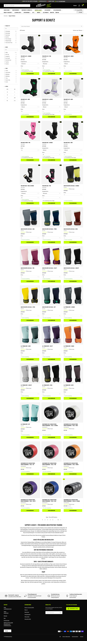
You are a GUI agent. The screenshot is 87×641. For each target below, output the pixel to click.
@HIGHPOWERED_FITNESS (74, 608)
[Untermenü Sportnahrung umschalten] (30, 12)
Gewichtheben (6, 10)
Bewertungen (27, 612)
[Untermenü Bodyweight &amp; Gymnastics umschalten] (33, 10)
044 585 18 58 (6, 613)
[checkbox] (10, 31)
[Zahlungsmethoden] (63, 632)
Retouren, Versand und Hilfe (29, 607)
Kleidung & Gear (18, 12)
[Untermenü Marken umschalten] (41, 12)
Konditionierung (15, 10)
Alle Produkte (46, 12)
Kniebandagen (63, 543)
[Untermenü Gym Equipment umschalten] (51, 10)
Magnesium (64, 555)
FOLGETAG (35, 1)
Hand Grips (22, 555)
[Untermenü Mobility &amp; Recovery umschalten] (12, 12)
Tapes (55, 531)
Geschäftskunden (27, 614)
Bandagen (44, 531)
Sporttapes (57, 565)
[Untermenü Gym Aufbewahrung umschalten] (62, 10)
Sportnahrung (26, 12)
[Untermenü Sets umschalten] (35, 12)
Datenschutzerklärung (75, 636)
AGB (60, 636)
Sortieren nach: (77, 30)
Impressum (81, 636)
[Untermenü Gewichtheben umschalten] (10, 10)
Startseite (6, 15)
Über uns (57, 12)
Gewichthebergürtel (31, 532)
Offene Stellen (27, 616)
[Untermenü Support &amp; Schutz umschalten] (42, 10)
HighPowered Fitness (9, 636)
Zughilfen (53, 554)
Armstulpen (59, 545)
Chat (5, 618)
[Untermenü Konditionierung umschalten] (19, 10)
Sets (33, 12)
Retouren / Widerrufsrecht (66, 636)
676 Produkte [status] (22, 30)
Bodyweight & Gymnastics (27, 10)
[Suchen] (82, 26)
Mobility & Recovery (8, 12)
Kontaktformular (6, 620)
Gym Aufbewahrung (57, 10)
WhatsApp (5, 615)
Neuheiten (52, 12)
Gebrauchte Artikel (28, 619)
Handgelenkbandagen (27, 545)
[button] (75, 5)
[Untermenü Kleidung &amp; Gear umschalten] (21, 12)
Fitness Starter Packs (34, 535)
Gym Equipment (47, 10)
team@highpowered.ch (7, 608)
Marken (38, 12)
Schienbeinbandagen (51, 545)
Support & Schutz (38, 10)
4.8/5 (60, 1)
